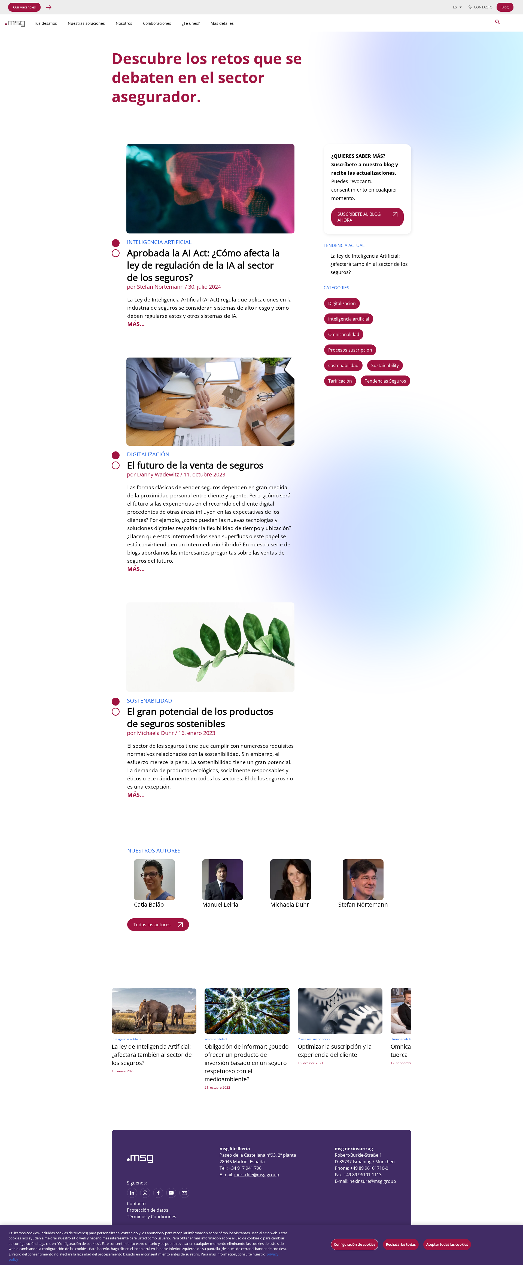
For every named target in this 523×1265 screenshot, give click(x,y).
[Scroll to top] (448, 1190)
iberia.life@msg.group (256, 1175)
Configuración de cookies (354, 1244)
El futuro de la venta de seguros (195, 465)
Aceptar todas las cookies (447, 1244)
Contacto (482, 7)
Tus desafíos (45, 23)
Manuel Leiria (220, 904)
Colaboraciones (157, 23)
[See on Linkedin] (158, 1196)
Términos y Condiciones (151, 1217)
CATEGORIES (336, 288)
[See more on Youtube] (171, 1196)
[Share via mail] (184, 1196)
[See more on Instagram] (145, 1196)
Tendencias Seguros (385, 381)
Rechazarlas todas (401, 1244)
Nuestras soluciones (86, 23)
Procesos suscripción (350, 350)
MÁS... (136, 324)
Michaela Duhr (289, 904)
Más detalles (222, 23)
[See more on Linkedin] (132, 1196)
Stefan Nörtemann (363, 904)
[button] (330, 970)
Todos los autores (152, 925)
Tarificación (340, 381)
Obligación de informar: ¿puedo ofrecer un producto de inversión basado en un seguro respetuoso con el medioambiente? (247, 1063)
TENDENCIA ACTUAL (344, 245)
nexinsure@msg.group (372, 1181)
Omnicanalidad (343, 334)
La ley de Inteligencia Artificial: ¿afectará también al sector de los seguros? (369, 264)
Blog (505, 7)
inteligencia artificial (159, 242)
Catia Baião (149, 904)
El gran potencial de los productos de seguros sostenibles (200, 717)
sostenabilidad (149, 700)
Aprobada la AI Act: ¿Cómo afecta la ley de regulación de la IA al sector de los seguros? (203, 265)
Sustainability (385, 365)
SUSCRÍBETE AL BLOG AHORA (359, 217)
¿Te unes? (191, 23)
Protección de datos (147, 1210)
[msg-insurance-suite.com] (15, 25)
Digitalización (148, 454)
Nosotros (124, 23)
